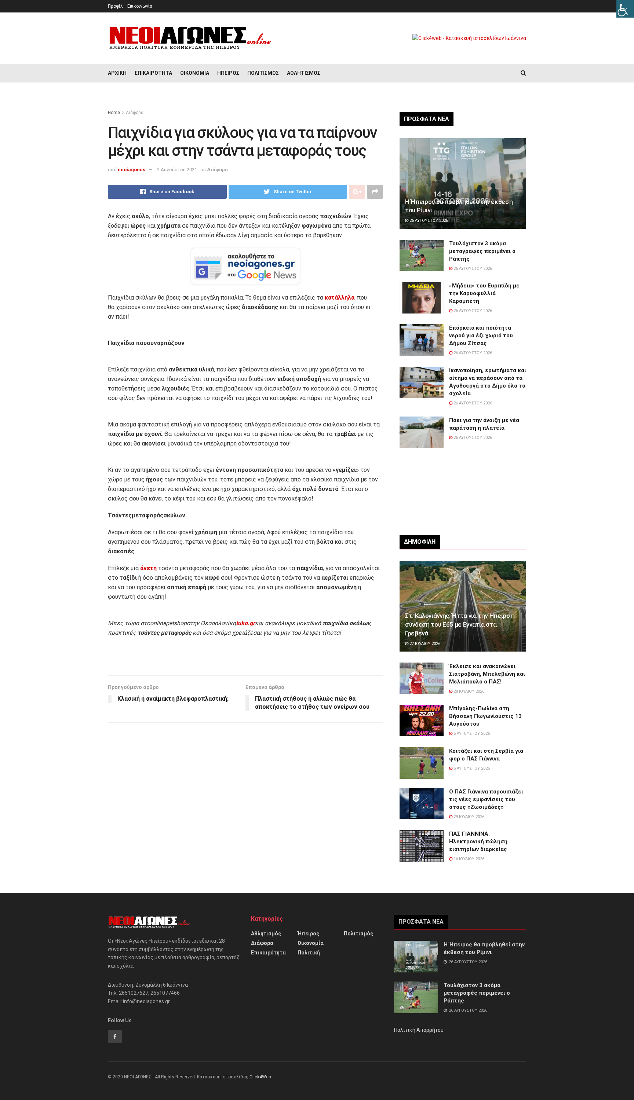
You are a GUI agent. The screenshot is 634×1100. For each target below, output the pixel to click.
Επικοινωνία (139, 6)
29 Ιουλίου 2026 (468, 816)
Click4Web (260, 1076)
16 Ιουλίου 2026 (468, 859)
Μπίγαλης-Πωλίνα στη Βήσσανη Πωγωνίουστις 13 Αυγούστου (485, 716)
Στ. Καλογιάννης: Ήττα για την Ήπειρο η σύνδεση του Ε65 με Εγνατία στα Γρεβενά (460, 624)
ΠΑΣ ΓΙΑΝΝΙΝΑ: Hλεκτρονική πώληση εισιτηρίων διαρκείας (478, 841)
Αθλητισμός (303, 73)
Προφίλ (115, 6)
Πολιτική (309, 953)
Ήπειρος (228, 73)
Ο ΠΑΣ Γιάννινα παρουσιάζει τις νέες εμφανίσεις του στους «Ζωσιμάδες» (486, 799)
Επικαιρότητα (153, 73)
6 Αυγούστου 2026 (471, 768)
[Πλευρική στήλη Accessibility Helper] (625, 9)
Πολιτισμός (263, 73)
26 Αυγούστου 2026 (428, 220)
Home (114, 112)
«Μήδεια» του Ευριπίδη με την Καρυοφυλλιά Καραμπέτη (484, 293)
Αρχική (117, 73)
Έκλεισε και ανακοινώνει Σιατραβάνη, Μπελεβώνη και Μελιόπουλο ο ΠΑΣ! (487, 674)
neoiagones (131, 169)
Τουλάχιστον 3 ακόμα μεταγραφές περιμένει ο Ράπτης (482, 251)
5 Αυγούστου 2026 (471, 733)
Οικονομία (194, 73)
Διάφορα (134, 112)
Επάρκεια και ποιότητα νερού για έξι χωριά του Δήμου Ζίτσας (481, 335)
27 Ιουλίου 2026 (424, 643)
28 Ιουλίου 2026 (468, 691)
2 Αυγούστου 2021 (177, 169)
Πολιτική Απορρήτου (419, 1030)
